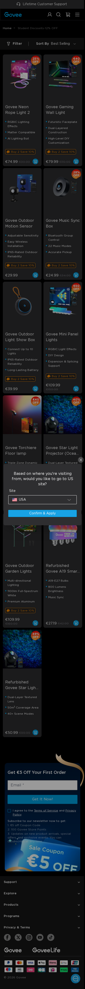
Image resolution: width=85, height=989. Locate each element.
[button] (41, 499)
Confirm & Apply (41, 513)
